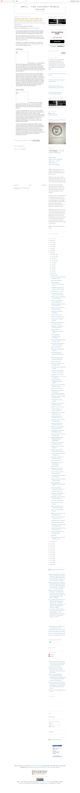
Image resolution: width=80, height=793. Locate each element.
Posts (51, 723)
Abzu (60, 209)
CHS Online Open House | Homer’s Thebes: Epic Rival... (58, 304)
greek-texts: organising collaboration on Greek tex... (57, 488)
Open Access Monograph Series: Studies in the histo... (58, 308)
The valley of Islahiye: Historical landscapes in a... (58, 454)
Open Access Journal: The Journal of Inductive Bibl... (58, 479)
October (53, 258)
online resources (36, 765)
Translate (59, 152)
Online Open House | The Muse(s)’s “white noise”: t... (57, 416)
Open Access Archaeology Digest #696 (57, 633)
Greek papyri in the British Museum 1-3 (56, 311)
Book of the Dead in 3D (56, 460)
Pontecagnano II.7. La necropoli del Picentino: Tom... (58, 413)
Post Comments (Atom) (25, 188)
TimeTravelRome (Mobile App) (57, 316)
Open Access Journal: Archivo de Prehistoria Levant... (58, 514)
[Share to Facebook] (37, 140)
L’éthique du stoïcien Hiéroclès (57, 522)
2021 (51, 250)
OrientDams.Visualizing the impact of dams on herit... (57, 468)
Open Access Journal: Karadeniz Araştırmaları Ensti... (58, 420)
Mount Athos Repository (56, 280)
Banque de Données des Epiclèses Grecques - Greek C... (58, 297)
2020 (51, 252)
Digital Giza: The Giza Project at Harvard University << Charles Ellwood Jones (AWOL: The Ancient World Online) (57, 670)
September (53, 260)
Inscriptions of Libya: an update (58, 520)
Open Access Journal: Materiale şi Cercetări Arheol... (58, 434)
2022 (51, 248)
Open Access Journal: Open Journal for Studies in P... (57, 423)
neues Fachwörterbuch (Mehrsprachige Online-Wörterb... (56, 381)
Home (30, 185)
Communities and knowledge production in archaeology (57, 371)
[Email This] (33, 140)
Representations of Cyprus (56, 388)
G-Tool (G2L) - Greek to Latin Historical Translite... (57, 457)
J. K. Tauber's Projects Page (56, 491)
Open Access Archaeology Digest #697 (57, 631)
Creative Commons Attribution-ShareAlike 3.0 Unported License (40, 783)
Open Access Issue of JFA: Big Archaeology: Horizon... (57, 443)
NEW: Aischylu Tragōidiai (54, 164)
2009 (51, 564)
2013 (51, 556)
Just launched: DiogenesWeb (57, 500)
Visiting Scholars (35, 28)
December (53, 254)
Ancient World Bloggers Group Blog (57, 179)
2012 (51, 558)
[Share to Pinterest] (39, 140)
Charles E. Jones (61, 169)
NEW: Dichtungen (52, 157)
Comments (52, 726)
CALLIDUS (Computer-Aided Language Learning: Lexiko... (58, 288)
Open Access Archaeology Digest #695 (57, 635)
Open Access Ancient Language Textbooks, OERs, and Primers (55, 93)
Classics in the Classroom (56, 314)
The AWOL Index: (52, 59)
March (52, 273)
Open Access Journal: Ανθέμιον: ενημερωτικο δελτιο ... (58, 517)
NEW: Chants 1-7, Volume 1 (54, 161)
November (53, 256)
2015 (51, 552)
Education (55, 751)
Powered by (53, 46)
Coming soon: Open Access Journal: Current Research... (57, 294)
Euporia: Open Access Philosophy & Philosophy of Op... (58, 525)
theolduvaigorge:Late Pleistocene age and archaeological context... (57, 627)
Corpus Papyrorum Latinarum (57, 374)
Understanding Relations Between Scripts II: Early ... (58, 476)
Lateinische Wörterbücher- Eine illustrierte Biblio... (57, 532)
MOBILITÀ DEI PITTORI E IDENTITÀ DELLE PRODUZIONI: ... (57, 439)
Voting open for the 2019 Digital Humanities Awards (58, 385)
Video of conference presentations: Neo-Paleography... (55, 336)
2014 (51, 554)
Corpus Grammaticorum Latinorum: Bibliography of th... (57, 354)
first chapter (29, 43)
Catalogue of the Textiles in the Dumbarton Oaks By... (57, 403)
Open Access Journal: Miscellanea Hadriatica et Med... (58, 277)
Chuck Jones (23, 140)
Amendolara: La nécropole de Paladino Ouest (57, 391)
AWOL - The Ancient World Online (40, 8)
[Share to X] (36, 140)
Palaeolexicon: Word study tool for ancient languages (57, 323)
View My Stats (52, 717)
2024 (51, 244)
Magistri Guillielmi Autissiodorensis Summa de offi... (57, 284)
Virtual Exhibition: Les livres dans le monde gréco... (58, 376)
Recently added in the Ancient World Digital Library (57, 431)
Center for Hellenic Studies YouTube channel (26, 38)
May (52, 269)
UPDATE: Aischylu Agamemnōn (55, 159)
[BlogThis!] (34, 140)
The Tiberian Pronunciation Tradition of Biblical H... (57, 358)
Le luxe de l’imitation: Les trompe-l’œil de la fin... (56, 409)
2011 (51, 560)
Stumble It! (51, 731)
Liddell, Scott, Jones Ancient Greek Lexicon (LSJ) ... (57, 326)
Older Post (44, 185)
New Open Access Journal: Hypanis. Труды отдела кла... (58, 450)
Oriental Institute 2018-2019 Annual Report (57, 463)
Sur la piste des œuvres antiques (57, 407)
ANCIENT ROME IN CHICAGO (58, 394)
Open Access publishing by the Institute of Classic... (57, 364)
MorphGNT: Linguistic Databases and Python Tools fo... (58, 497)
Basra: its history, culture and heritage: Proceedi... (57, 472)
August (53, 262)
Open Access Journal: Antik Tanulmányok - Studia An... (57, 506)
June (52, 267)
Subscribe (57, 41)
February (53, 275)
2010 (51, 562)
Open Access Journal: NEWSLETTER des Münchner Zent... (58, 484)
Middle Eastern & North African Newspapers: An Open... (58, 494)
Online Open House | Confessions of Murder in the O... (58, 538)
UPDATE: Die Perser (53, 162)
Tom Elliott (51, 656)
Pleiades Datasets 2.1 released (57, 291)
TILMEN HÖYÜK (55, 466)
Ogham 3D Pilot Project (56, 347)
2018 (51, 546)
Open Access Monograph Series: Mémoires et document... (58, 427)
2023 (51, 246)
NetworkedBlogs (56, 745)
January (53, 541)
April (52, 271)
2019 (51, 544)
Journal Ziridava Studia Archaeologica (57, 629)
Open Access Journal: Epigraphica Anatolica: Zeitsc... (58, 340)
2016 (51, 550)
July (52, 265)
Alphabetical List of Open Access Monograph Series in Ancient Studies (56, 86)
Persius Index (54, 535)
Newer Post (16, 185)
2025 (51, 242)
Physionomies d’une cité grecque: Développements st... (58, 396)
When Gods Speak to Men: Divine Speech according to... (58, 528)
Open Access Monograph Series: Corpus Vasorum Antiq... (58, 344)
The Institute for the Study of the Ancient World (44, 767)
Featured (30, 28)
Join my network (57, 755)
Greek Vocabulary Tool (56, 361)
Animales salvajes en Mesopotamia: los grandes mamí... (57, 331)
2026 (51, 240)
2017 (51, 548)
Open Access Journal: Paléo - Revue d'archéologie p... (57, 301)
